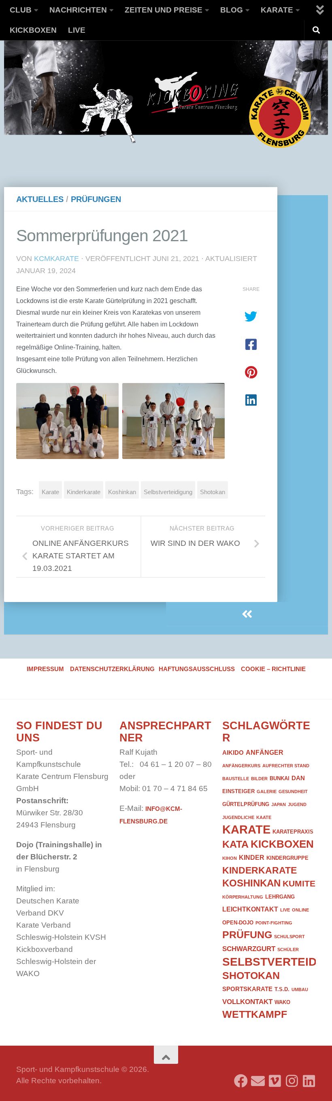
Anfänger (264, 752)
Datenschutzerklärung (112, 669)
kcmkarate (56, 259)
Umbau (300, 989)
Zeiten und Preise (163, 10)
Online (300, 909)
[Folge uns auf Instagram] (292, 1078)
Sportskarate (247, 989)
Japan (278, 804)
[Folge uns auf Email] (258, 1078)
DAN (298, 778)
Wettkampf (254, 1014)
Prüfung (247, 934)
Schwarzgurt (248, 949)
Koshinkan (122, 491)
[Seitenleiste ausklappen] (247, 614)
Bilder (259, 778)
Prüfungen (96, 199)
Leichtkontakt (250, 909)
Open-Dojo (237, 923)
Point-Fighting (273, 922)
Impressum (45, 669)
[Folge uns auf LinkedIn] (309, 1078)
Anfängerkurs (241, 765)
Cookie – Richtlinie (273, 669)
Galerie (267, 791)
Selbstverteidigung (168, 491)
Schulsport (289, 936)
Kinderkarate (83, 491)
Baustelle (235, 778)
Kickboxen (33, 30)
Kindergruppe (287, 858)
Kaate (263, 817)
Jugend (297, 804)
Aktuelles (40, 199)
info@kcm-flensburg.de (150, 815)
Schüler (288, 949)
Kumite (299, 883)
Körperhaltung (242, 897)
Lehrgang (280, 897)
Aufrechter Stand (285, 765)
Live (76, 30)
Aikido (233, 752)
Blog (231, 10)
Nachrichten (78, 10)
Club (21, 10)
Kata (235, 844)
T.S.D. (282, 989)
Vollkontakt (247, 1002)
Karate (277, 10)
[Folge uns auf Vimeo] (275, 1078)
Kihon (229, 858)
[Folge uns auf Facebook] (241, 1078)
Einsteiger (238, 791)
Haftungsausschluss (197, 669)
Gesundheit (293, 791)
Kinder (251, 857)
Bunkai (279, 778)
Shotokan (212, 491)
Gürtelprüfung (245, 804)
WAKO (282, 1002)
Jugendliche (238, 817)
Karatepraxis (292, 832)
